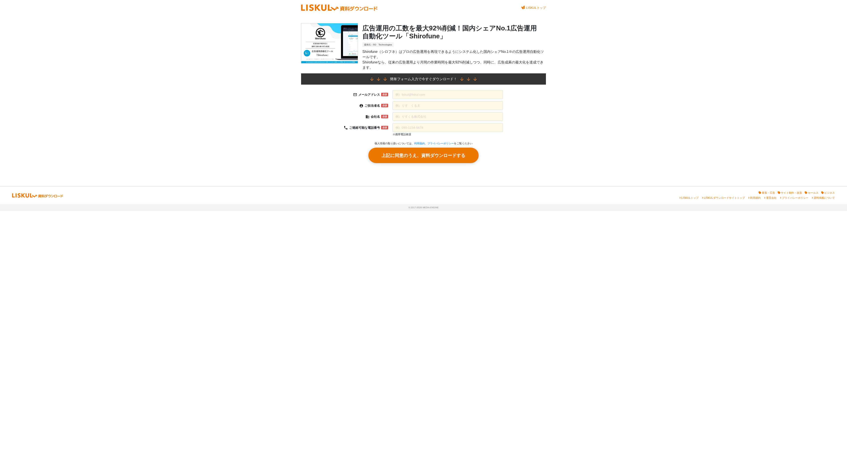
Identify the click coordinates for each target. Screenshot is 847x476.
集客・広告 (768, 192)
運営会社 (771, 197)
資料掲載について (824, 197)
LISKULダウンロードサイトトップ (724, 197)
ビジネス (829, 192)
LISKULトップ (536, 7)
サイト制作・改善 (791, 192)
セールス (813, 192)
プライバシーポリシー (440, 143)
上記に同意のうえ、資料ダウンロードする (423, 155)
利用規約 (419, 143)
